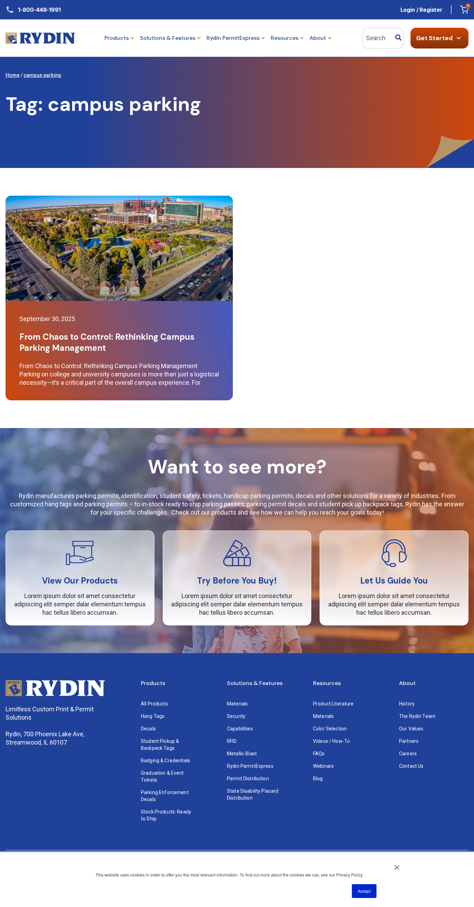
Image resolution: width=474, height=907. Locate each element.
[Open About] (329, 38)
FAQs (319, 753)
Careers (408, 753)
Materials (237, 703)
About (407, 683)
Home (13, 75)
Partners (408, 741)
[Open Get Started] (459, 38)
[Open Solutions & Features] (198, 38)
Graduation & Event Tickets (163, 776)
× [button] (397, 865)
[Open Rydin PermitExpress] (263, 38)
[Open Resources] (301, 38)
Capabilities (240, 728)
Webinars (323, 766)
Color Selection (330, 728)
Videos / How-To (331, 741)
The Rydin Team (417, 716)
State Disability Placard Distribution (253, 794)
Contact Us (411, 766)
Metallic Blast (242, 753)
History (407, 703)
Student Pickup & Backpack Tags (160, 744)
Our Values (411, 728)
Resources (327, 683)
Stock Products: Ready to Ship (166, 815)
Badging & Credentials (165, 760)
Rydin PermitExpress (250, 766)
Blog (318, 778)
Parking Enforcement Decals (165, 796)
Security (236, 716)
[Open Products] (132, 38)
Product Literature (333, 703)
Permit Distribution (248, 778)
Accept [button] (364, 891)
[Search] (398, 38)
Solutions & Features (254, 683)
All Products (154, 703)
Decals (148, 728)
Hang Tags (152, 716)
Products (153, 683)
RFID (232, 741)
